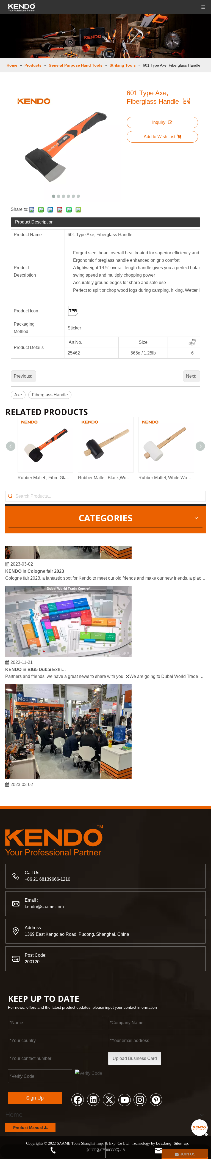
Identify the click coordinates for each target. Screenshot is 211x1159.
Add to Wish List (159, 136)
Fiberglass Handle (50, 394)
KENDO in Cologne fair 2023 (34, 567)
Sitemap (181, 1143)
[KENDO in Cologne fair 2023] (68, 553)
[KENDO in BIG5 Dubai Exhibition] (68, 651)
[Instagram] (140, 1099)
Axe (18, 394)
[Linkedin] (93, 1099)
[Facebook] (77, 1099)
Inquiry (158, 122)
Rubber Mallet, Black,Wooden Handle (105, 477)
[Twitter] (108, 1099)
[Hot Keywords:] (10, 496)
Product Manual (28, 1127)
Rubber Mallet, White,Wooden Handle (165, 477)
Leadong (163, 1143)
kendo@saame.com (44, 906)
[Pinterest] (155, 1099)
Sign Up (35, 1098)
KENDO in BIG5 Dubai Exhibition (36, 665)
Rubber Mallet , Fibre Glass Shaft (45, 477)
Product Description (34, 222)
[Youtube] (124, 1099)
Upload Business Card (135, 1058)
